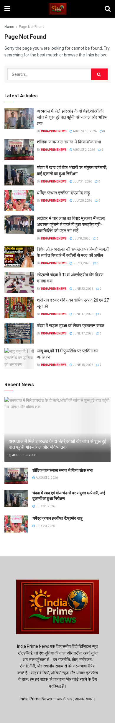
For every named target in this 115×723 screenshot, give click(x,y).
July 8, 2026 (81, 238)
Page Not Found (32, 27)
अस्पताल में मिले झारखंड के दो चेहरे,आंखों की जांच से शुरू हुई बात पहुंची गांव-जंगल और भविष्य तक (72, 117)
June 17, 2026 (82, 314)
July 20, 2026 (82, 200)
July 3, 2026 (81, 263)
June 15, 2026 (82, 364)
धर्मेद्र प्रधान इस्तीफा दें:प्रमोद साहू (63, 192)
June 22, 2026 (82, 288)
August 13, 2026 (84, 131)
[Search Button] (99, 74)
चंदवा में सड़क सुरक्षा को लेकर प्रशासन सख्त (70, 325)
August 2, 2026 (83, 149)
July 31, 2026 (82, 181)
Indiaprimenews (54, 131)
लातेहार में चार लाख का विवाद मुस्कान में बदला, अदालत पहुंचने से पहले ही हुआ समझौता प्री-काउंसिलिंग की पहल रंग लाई (71, 224)
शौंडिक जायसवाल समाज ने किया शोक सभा (69, 142)
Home (9, 27)
